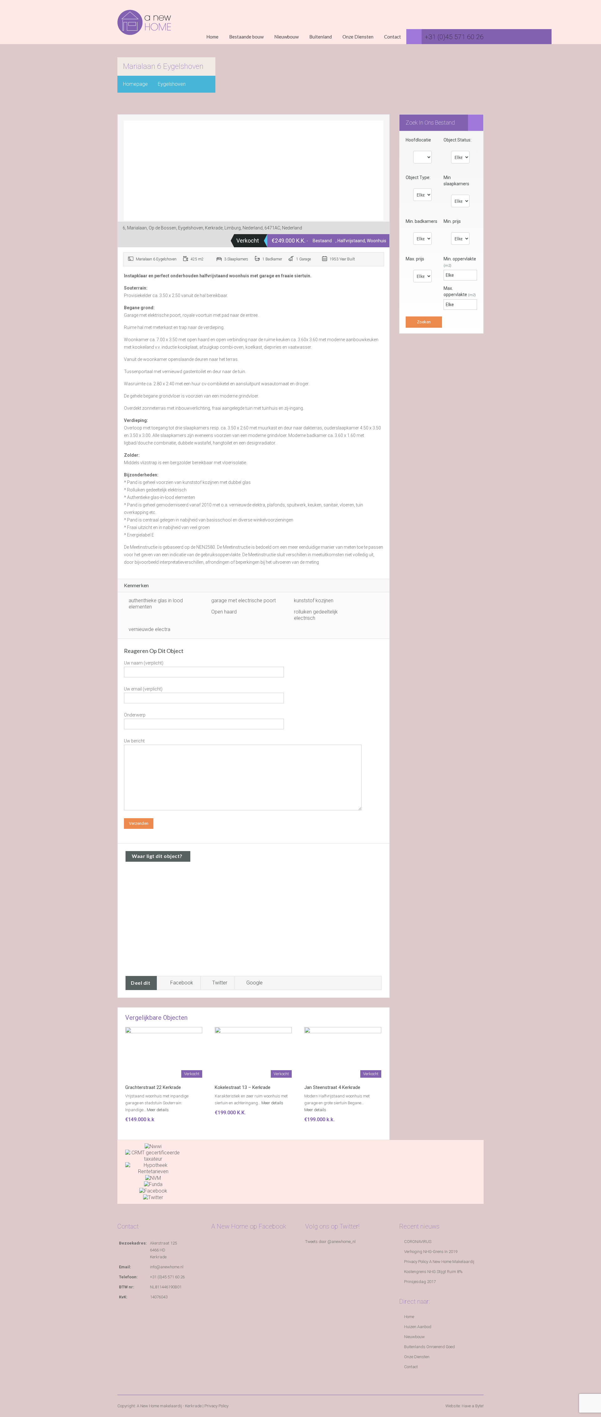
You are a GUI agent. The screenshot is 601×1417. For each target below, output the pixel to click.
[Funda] (153, 1184)
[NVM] (153, 1178)
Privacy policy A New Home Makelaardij (439, 1261)
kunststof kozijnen (313, 600)
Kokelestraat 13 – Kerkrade (242, 1087)
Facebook (181, 983)
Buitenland (320, 36)
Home (212, 36)
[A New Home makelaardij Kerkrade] (144, 27)
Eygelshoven (172, 84)
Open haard (224, 612)
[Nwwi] (153, 1146)
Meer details (158, 1109)
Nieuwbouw (286, 36)
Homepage (135, 84)
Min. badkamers (421, 221)
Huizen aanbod (417, 1326)
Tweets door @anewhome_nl (330, 1241)
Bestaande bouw (246, 36)
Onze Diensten (357, 36)
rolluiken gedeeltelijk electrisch (316, 615)
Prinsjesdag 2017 (420, 1281)
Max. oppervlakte (460, 291)
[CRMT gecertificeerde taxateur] (153, 1155)
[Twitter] (153, 1197)
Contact (392, 36)
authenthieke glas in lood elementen (156, 604)
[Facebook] (153, 1191)
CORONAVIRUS (417, 1241)
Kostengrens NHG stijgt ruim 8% (433, 1271)
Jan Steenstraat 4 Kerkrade (332, 1087)
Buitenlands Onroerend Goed (429, 1346)
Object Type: (418, 177)
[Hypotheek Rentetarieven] (153, 1168)
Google (254, 983)
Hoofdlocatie (418, 139)
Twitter (219, 983)
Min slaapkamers (456, 180)
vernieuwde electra (149, 629)
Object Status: (457, 139)
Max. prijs (415, 258)
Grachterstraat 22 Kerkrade (153, 1087)
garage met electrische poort (243, 600)
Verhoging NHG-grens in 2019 (430, 1251)
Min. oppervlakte (460, 262)
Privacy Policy (216, 1406)
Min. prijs (452, 221)
